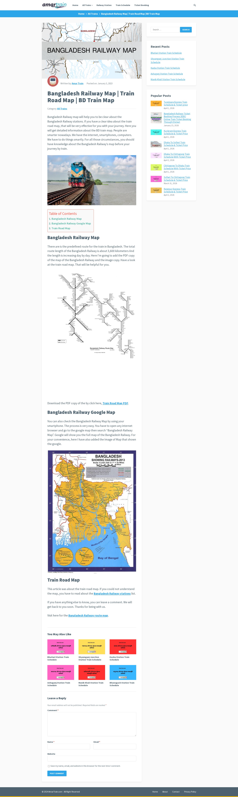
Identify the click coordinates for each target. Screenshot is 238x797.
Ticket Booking (141, 5)
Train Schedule (123, 5)
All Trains (86, 5)
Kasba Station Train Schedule (119, 658)
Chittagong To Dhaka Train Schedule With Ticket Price (177, 167)
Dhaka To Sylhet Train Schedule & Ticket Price (176, 144)
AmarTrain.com (55, 791)
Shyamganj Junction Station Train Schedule (90, 658)
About (165, 791)
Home (75, 5)
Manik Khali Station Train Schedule (91, 684)
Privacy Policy (190, 791)
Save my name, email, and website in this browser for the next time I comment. (86, 766)
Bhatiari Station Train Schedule (58, 658)
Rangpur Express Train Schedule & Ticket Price (176, 190)
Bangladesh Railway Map (67, 219)
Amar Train (77, 83)
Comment (53, 710)
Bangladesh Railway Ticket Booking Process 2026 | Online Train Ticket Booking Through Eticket (177, 118)
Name (50, 742)
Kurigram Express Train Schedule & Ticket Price (176, 132)
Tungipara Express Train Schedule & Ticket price (176, 103)
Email (97, 742)
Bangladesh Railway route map (88, 615)
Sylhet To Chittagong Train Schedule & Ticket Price (177, 178)
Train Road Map (61, 228)
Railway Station (104, 5)
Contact (176, 791)
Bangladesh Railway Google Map (71, 223)
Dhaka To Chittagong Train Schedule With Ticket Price (177, 155)
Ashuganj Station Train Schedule (58, 684)
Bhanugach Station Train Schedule (122, 684)
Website (51, 754)
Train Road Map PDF (115, 403)
